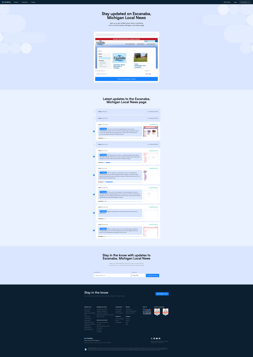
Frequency (147, 70)
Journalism (99, 331)
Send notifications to (100, 70)
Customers (24, 2)
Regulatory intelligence (102, 311)
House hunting (87, 318)
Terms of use (160, 342)
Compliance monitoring (102, 313)
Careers (127, 320)
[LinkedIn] (154, 338)
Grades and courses (89, 322)
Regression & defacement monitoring (105, 314)
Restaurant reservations (89, 324)
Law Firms (99, 324)
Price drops (87, 311)
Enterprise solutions (130, 313)
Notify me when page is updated (126, 79)
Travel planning (87, 327)
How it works (118, 309)
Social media (87, 320)
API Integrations (119, 313)
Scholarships (87, 326)
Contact (127, 318)
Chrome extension (119, 318)
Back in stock (87, 309)
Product (16, 2)
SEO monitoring (100, 316)
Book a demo (227, 2)
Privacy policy (154, 342)
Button (117, 320)
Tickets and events (88, 329)
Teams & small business (131, 311)
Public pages (118, 322)
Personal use (129, 309)
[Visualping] (6, 2)
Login (235, 2)
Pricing (33, 2)
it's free (245, 2)
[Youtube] (157, 338)
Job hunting (87, 316)
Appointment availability (89, 313)
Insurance (99, 329)
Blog (127, 324)
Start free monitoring (153, 275)
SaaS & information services (103, 326)
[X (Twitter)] (151, 338)
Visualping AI (118, 311)
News (85, 314)
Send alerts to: (97, 272)
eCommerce (100, 328)
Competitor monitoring (102, 309)
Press (127, 322)
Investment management (102, 322)
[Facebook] (159, 338)
